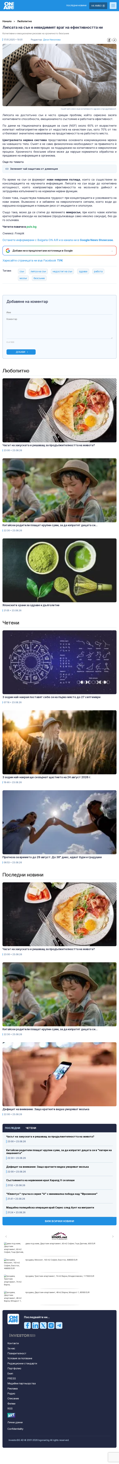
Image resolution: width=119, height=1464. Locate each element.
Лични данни (15, 1422)
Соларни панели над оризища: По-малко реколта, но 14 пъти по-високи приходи (63, 1276)
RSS (10, 1408)
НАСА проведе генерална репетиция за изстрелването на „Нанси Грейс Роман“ (63, 1243)
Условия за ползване (19, 1358)
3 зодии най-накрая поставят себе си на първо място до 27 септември (51, 697)
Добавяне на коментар (27, 301)
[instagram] (51, 1325)
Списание (13, 1398)
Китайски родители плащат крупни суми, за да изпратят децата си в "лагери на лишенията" (59, 1152)
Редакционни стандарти (22, 1363)
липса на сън (38, 271)
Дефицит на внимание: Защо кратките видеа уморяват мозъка (47, 1166)
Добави (20, 352)
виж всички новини (59, 1221)
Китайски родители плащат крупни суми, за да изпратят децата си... (50, 525)
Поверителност (16, 1353)
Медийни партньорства (21, 1383)
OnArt (11, 1415)
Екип (10, 1373)
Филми (11, 1403)
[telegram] (59, 1325)
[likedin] (35, 1325)
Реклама (12, 1388)
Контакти (13, 1343)
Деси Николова (52, 39)
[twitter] (43, 1325)
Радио (11, 1393)
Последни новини (76, 6)
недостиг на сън (62, 271)
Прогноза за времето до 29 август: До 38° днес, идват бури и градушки (52, 857)
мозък (23, 278)
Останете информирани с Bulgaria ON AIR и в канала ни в (58, 240)
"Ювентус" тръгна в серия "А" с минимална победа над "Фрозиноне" (51, 1193)
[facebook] (27, 1325)
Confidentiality (15, 1429)
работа (98, 271)
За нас (11, 1348)
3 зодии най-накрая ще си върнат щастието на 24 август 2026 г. (46, 777)
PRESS (11, 1378)
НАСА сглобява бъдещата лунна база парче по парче (50, 1292)
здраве (83, 271)
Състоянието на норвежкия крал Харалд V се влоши (40, 1180)
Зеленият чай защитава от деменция (34, 168)
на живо (96, 5)
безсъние (39, 278)
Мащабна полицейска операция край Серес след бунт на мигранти (50, 1207)
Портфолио (14, 1368)
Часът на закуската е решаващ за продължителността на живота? (50, 1136)
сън (22, 271)
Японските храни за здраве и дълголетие (31, 605)
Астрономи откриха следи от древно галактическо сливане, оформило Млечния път (66, 1260)
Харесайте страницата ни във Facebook (32, 260)
